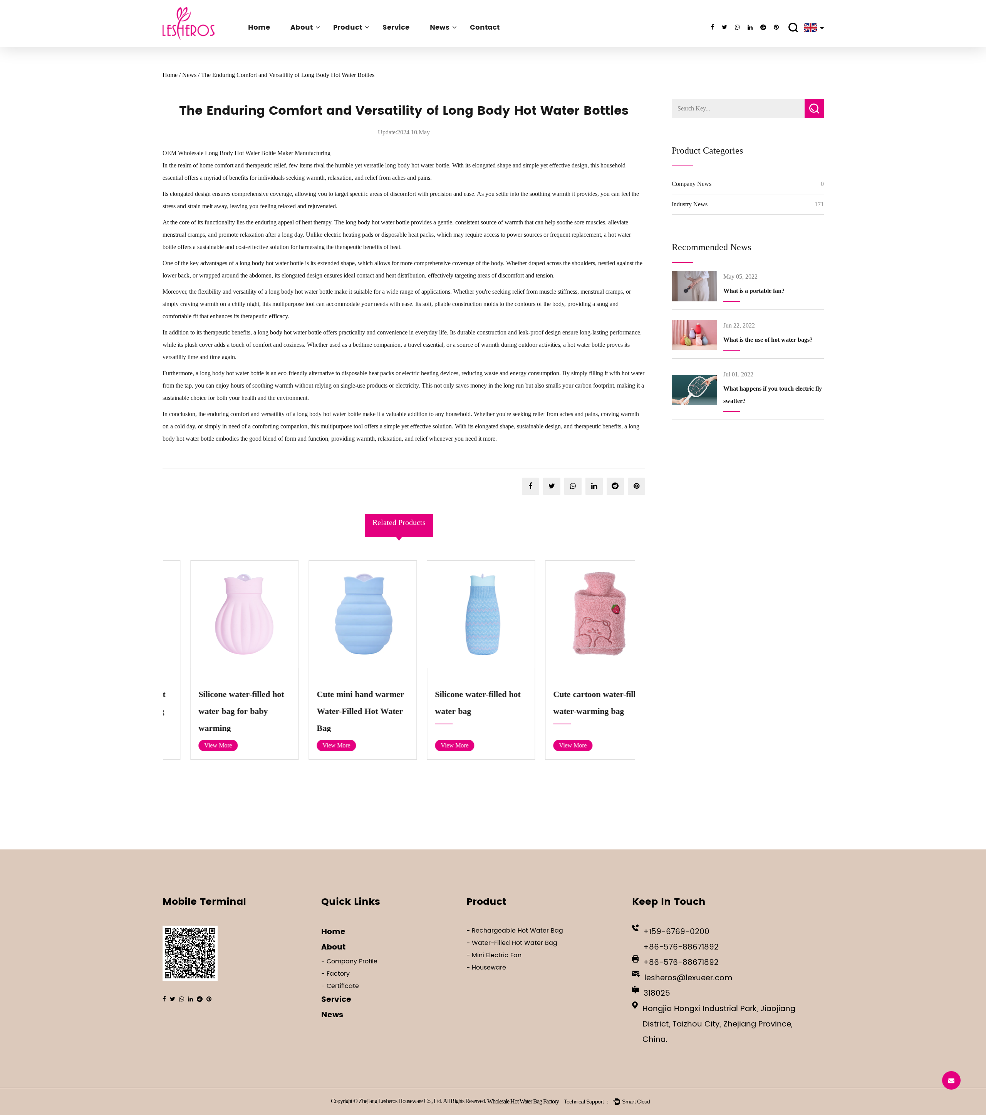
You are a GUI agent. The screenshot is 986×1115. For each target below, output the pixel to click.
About (301, 27)
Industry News (690, 204)
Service (395, 27)
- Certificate (340, 986)
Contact (485, 27)
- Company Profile (349, 961)
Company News (691, 184)
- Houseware (486, 968)
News (439, 27)
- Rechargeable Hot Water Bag (514, 931)
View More (196, 745)
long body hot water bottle (417, 165)
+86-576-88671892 (681, 947)
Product (347, 27)
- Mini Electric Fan (494, 955)
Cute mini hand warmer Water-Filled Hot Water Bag (338, 711)
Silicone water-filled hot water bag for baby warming (219, 711)
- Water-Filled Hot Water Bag (511, 943)
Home (259, 27)
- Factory (335, 974)
